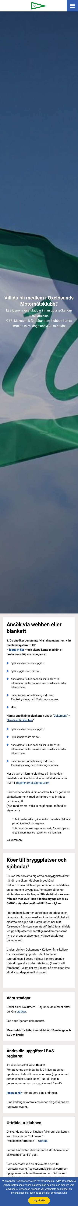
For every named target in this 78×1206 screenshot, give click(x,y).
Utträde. (43, 1141)
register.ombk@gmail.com (32, 782)
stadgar (21, 1011)
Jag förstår (39, 1200)
